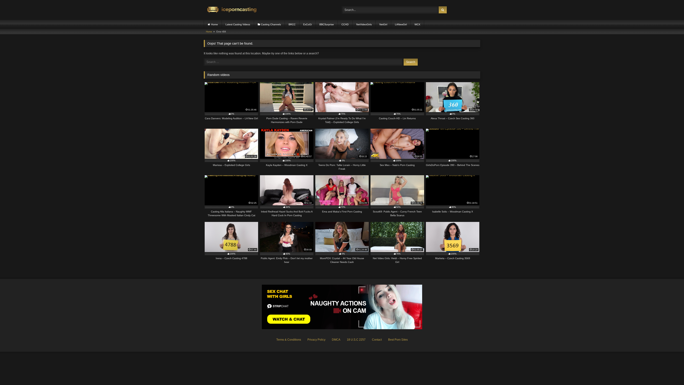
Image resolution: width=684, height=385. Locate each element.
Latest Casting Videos (238, 24)
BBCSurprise (326, 24)
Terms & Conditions (288, 339)
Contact (377, 339)
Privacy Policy (316, 339)
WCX (417, 24)
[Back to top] (673, 374)
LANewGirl (401, 24)
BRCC (292, 24)
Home (214, 24)
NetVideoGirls (364, 24)
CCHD (345, 24)
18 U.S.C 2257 (356, 339)
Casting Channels (271, 24)
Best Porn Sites (398, 339)
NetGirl (383, 24)
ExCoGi (307, 24)
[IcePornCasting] (231, 10)
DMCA (336, 339)
